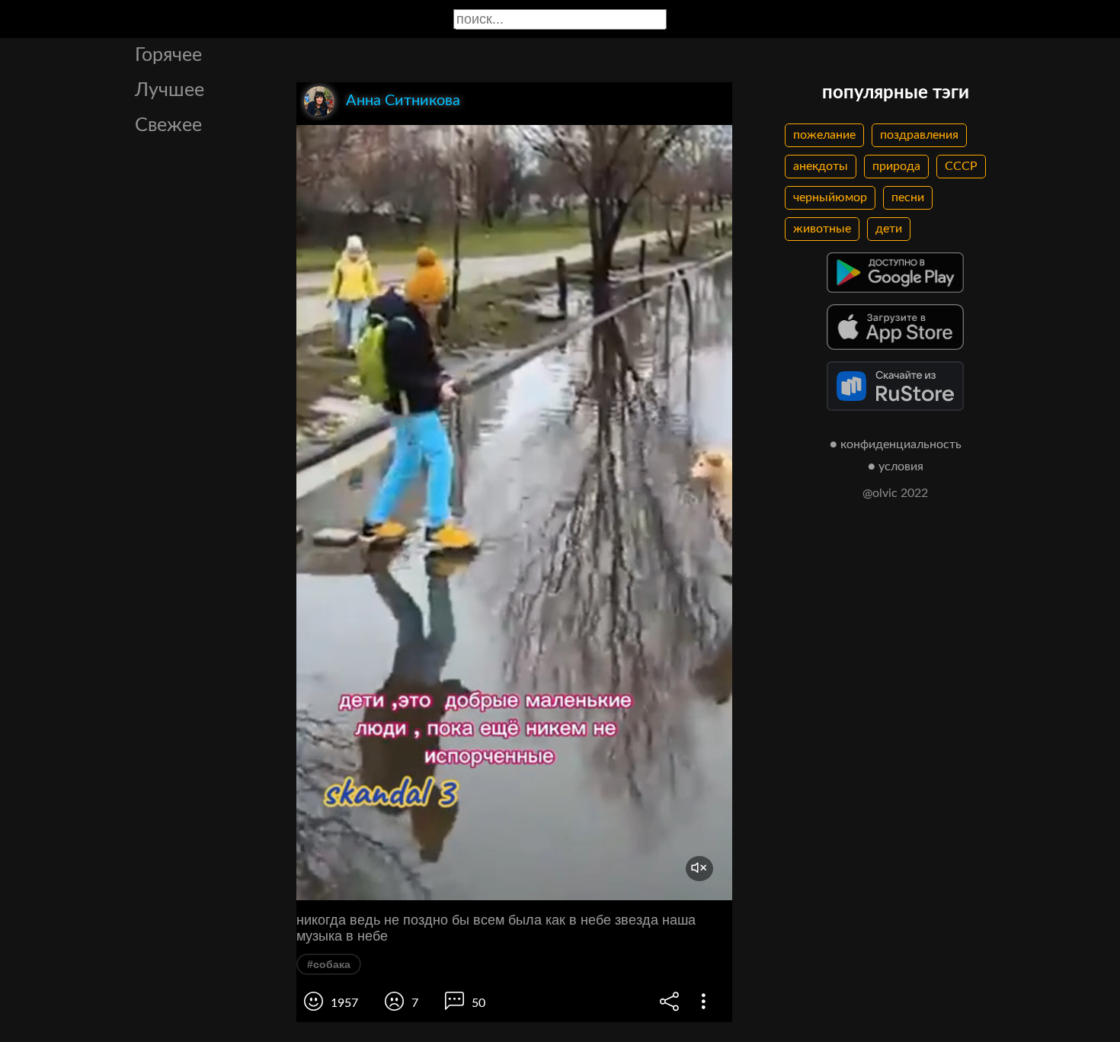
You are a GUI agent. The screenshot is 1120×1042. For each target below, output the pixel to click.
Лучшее (169, 90)
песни (907, 197)
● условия (895, 466)
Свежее (168, 125)
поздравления (919, 135)
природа (896, 166)
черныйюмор (830, 197)
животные (822, 229)
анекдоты (820, 166)
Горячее (168, 55)
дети (888, 229)
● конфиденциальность (896, 444)
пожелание (824, 135)
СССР (961, 166)
